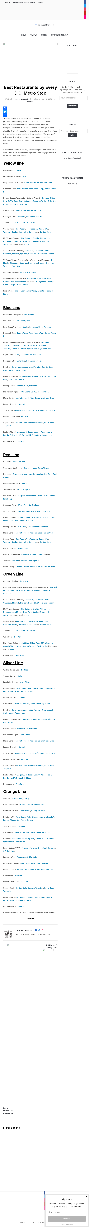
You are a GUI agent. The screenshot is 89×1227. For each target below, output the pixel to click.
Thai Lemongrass (22, 321)
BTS (20, 489)
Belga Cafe (36, 435)
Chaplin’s (7, 254)
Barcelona (32, 263)
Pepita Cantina (27, 691)
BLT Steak (22, 527)
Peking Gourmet (38, 811)
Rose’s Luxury (34, 432)
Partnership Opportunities (24, 3)
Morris (26, 244)
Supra (5, 244)
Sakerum (23, 263)
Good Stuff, (19, 201)
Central (21, 404)
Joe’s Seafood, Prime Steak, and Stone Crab (35, 398)
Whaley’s (49, 643)
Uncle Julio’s (49, 688)
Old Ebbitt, (26, 863)
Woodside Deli (19, 462)
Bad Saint (24, 581)
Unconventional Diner (12, 241)
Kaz (49, 376)
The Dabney (26, 238)
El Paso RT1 (18, 170)
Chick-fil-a (16, 345)
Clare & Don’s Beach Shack (32, 804)
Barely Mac (16, 367)
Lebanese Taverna (34, 217)
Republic (15, 561)
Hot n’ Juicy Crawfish (40, 511)
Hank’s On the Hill (23, 435)
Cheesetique (37, 688)
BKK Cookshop (40, 254)
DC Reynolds (40, 282)
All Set (44, 567)
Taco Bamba (28, 314)
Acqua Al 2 (22, 432)
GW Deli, (43, 376)
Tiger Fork (27, 241)
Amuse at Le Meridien (31, 367)
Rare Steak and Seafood (37, 527)
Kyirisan (23, 254)
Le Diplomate (13, 263)
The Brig (20, 441)
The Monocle (22, 548)
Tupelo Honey (20, 370)
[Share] (30, 115)
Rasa (12, 649)
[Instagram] (42, 930)
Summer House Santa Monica (36, 468)
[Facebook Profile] (36, 930)
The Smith (30, 223)
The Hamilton (43, 392)
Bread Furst (31, 496)
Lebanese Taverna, (32, 201)
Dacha (46, 250)
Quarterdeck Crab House (14, 842)
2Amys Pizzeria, (24, 505)
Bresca (41, 263)
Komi (28, 517)
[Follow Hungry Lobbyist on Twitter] (39, 930)
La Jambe (39, 250)
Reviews (33, 35)
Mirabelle (33, 386)
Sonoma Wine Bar (35, 423)
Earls (20, 676)
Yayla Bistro (25, 682)
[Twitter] (30, 111)
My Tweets (72, 184)
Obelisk (45, 517)
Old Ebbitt (25, 392)
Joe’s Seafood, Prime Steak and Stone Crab (35, 533)
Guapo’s (26, 489)
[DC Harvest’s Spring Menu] (48, 1030)
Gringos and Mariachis (22, 474)
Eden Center (25, 811)
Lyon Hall (17, 704)
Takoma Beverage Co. (29, 561)
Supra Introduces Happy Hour (8, 1110)
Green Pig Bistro (43, 704)
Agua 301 (40, 643)
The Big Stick (42, 646)
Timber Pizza (20, 282)
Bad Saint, (24, 272)
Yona (18, 688)
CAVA (10, 201)
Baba (32, 704)
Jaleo (39, 210)
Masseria (25, 554)
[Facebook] (30, 108)
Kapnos (45, 198)
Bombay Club (22, 386)
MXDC (33, 392)
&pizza (6, 204)
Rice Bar (24, 416)
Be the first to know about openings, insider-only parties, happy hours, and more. (72, 90)
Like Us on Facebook (72, 152)
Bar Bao (26, 704)
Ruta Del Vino (40, 278)
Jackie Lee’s (20, 291)
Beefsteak (26, 376)
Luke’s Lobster (18, 223)
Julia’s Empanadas (17, 520)
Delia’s (24, 176)
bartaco (24, 670)
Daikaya (32, 232)
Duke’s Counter (23, 511)
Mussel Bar (15, 691)
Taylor (44, 201)
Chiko (28, 778)
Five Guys (14, 204)
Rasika (14, 232)
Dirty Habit (23, 232)
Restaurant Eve (36, 182)
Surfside (29, 520)
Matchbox (21, 217)
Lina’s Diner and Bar (31, 567)
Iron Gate (21, 517)
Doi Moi (53, 587)
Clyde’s (24, 483)
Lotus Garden (16, 798)
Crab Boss (19, 655)
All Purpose (45, 238)
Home (23, 35)
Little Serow (36, 517)
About (7, 3)
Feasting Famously (59, 35)
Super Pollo (26, 688)
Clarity (26, 798)
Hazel (30, 254)
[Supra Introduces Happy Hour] (13, 1025)
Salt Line (25, 643)
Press (40, 3)
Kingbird (35, 376)
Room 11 (32, 272)
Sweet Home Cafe (47, 410)
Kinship (35, 238)
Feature (30, 102)
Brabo (26, 182)
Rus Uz (6, 691)
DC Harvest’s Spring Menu (52, 946)
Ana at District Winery (25, 646)
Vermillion (48, 182)
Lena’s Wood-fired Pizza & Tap (30, 333)
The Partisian (32, 229)
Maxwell (15, 254)
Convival (29, 250)
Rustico (22, 698)
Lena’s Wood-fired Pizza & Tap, (30, 189)
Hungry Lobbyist (21, 99)
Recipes (44, 35)
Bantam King (45, 232)
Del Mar (17, 637)
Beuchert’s (47, 435)
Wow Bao (23, 204)
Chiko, (13, 435)
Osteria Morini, (9, 646)
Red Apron (20, 229)
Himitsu (30, 278)
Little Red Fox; (42, 496)
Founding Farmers (29, 719)
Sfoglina (21, 496)
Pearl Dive (16, 266)
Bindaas (35, 505)
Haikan (51, 254)
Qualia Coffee (22, 285)
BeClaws (51, 567)
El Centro (52, 201)
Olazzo (19, 567)
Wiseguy (7, 232)
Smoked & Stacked (41, 241)
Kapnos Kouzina (40, 474)
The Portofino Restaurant (25, 210)
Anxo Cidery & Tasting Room (38, 291)
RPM (46, 229)
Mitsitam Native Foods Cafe (27, 410)
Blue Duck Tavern (16, 379)
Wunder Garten (36, 554)
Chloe (32, 643)
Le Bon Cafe (21, 423)
